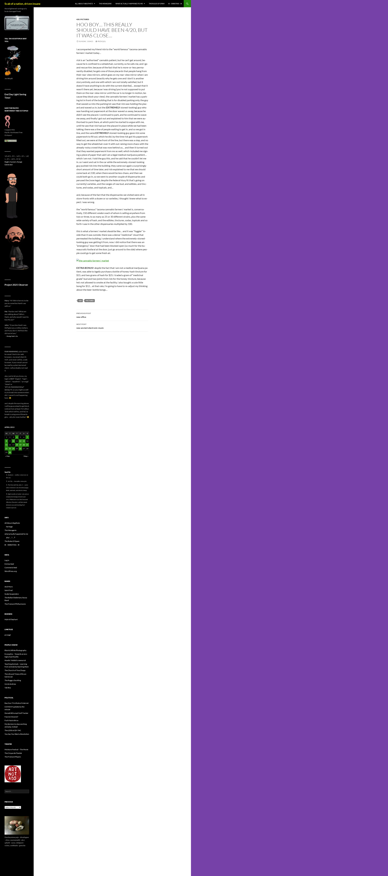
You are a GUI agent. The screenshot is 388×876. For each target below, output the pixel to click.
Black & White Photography (15, 650)
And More (9, 587)
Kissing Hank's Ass (12, 336)
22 (6, 448)
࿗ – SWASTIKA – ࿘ (175, 4)
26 (20, 448)
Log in (7, 560)
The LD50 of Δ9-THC (13, 730)
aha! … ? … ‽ (10, 537)
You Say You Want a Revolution (17, 734)
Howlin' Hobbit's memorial (15, 660)
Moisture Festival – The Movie (16, 749)
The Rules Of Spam (156, 4)
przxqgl (101, 41)
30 (10, 452)
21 (27, 445)
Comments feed (11, 567)
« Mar (7, 456)
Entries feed (9, 564)
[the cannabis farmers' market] (92, 260)
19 (20, 445)
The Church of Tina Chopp (15, 670)
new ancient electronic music (90, 326)
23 (10, 448)
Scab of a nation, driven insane (22, 3)
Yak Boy (8, 687)
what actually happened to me (129, 4)
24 (13, 448)
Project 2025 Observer (16, 284)
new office (83, 315)
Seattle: (8, 472)
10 (13, 441)
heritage (9, 526)
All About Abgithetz (84, 4)
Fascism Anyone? (11, 717)
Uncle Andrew (10, 684)
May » (26, 456)
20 (24, 445)
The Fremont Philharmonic (15, 604)
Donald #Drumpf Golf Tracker (16, 713)
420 (78, 19)
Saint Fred (9, 590)
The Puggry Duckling (13, 680)
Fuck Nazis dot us (11, 720)
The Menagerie (105, 4)
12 (20, 441)
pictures (84, 19)
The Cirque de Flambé (13, 753)
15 (6, 445)
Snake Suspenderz (12, 594)
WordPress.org (11, 571)
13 (24, 441)
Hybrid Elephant (11, 619)
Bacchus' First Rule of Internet (16, 703)
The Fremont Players (13, 757)
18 (17, 445)
